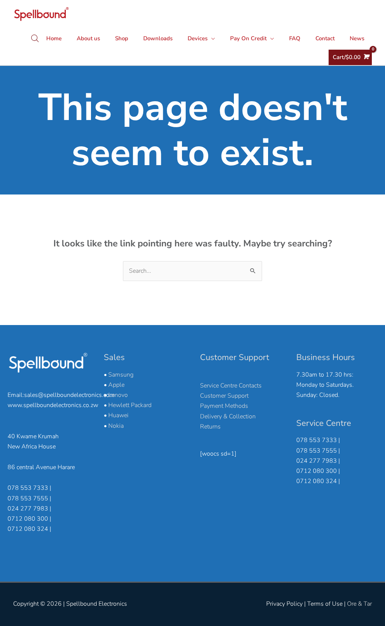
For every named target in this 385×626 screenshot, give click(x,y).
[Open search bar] (35, 38)
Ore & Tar (359, 604)
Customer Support (224, 396)
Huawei (118, 415)
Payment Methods (224, 406)
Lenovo (118, 395)
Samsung (120, 375)
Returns (210, 426)
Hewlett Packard (130, 405)
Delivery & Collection (228, 416)
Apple (116, 385)
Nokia (116, 426)
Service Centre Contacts (231, 385)
